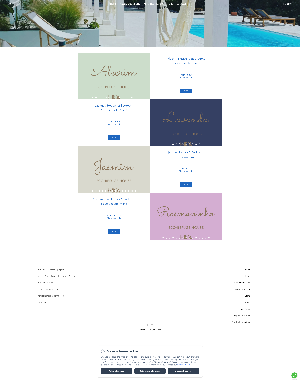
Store (169, 3)
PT (152, 325)
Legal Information (242, 315)
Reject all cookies (116, 371)
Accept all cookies (183, 371)
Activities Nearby (153, 3)
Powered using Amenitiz (150, 329)
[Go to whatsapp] (294, 375)
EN (148, 325)
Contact (181, 3)
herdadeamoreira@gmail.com (51, 296)
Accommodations (130, 3)
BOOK (288, 3)
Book (186, 91)
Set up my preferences (150, 371)
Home (113, 3)
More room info (186, 77)
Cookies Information (241, 322)
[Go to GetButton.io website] (294, 379)
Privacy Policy (244, 309)
